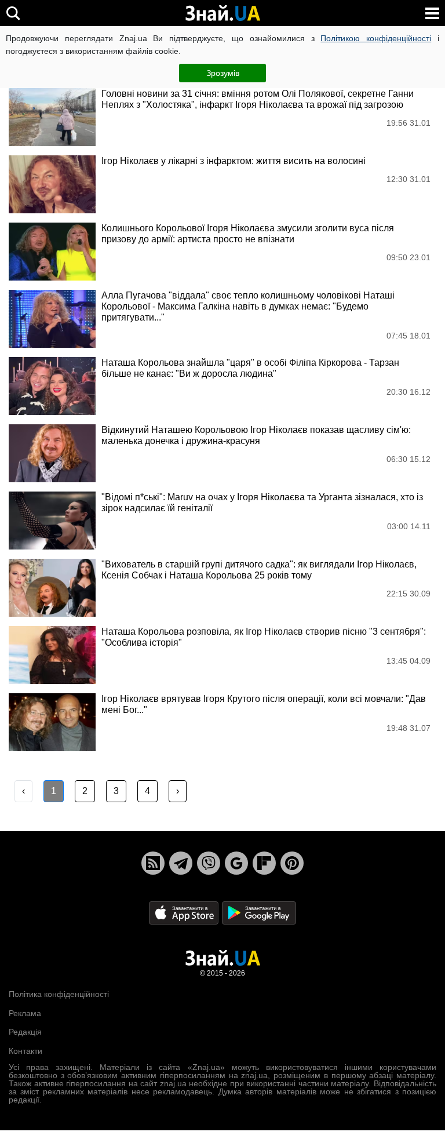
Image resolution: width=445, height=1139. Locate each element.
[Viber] (208, 863)
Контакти (25, 1051)
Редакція (25, 1031)
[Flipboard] (264, 863)
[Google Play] (259, 913)
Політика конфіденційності (59, 994)
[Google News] (236, 863)
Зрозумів (222, 73)
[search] (13, 13)
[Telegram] (180, 863)
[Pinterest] (292, 863)
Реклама (25, 1013)
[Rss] (153, 863)
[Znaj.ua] (222, 13)
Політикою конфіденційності (375, 38)
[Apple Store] (184, 913)
